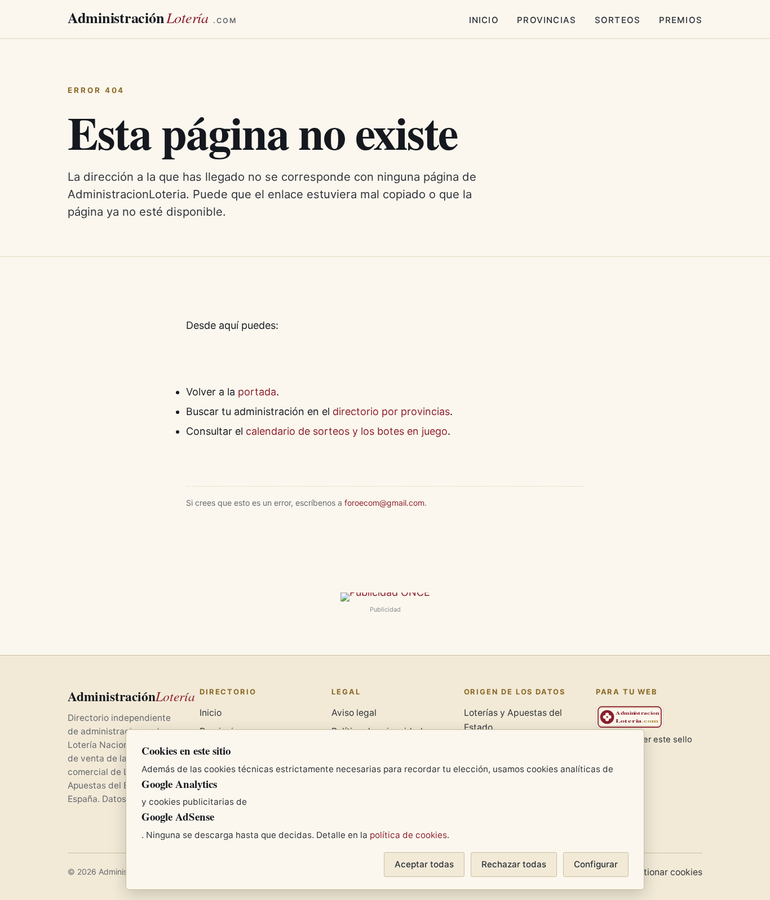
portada (257, 392)
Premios (680, 20)
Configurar (596, 864)
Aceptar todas (424, 864)
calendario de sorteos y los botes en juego (347, 431)
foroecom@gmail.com (384, 502)
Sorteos (617, 20)
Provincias (546, 20)
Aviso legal (354, 712)
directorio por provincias (391, 411)
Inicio (484, 20)
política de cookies (408, 835)
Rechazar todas (513, 864)
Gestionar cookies (664, 872)
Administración (152, 17)
